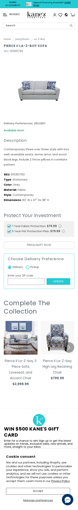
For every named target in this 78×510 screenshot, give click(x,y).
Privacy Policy (60, 481)
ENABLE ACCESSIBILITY (12, 4)
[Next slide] (69, 347)
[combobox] (39, 26)
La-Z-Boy (39, 39)
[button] (5, 15)
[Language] (66, 15)
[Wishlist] (60, 15)
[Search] (71, 26)
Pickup (34, 267)
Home (7, 39)
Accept (38, 491)
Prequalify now (39, 245)
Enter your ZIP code (20, 275)
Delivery (17, 267)
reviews (14, 14)
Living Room (22, 39)
